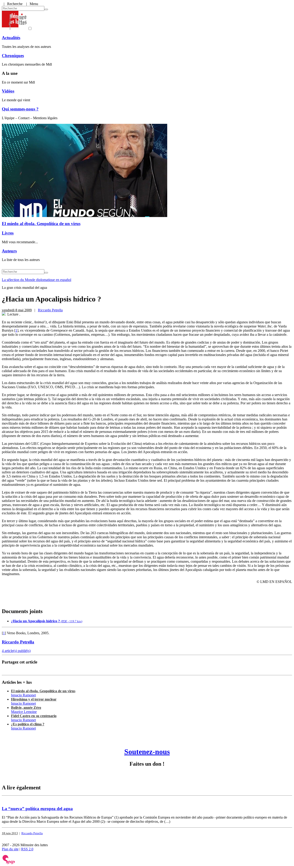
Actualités (11, 37)
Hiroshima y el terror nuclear (34, 699)
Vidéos (8, 91)
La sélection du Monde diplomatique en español (36, 280)
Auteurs (9, 251)
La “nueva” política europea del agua (37, 808)
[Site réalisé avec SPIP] (9, 863)
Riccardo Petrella (50, 310)
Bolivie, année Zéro (26, 708)
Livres (8, 233)
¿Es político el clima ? (27, 724)
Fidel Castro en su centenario (34, 716)
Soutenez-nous (147, 751)
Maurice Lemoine (24, 712)
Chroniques (13, 55)
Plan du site (10, 849)
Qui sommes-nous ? (20, 109)
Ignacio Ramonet (23, 695)
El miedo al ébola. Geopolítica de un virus (41, 223)
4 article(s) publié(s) (16, 651)
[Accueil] (14, 29)
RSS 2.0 (27, 849)
